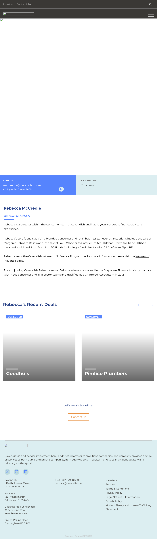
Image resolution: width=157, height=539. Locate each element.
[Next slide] (151, 305)
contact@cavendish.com (69, 483)
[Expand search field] (150, 4)
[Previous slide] (139, 305)
